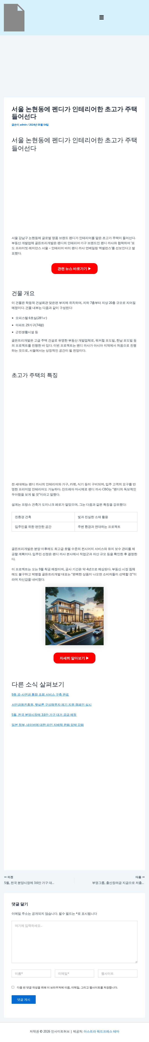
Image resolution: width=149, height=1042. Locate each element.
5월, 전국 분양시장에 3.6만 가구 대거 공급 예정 (44, 715)
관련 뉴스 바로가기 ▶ (74, 268)
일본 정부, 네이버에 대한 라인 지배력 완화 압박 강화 (48, 725)
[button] (101, 18)
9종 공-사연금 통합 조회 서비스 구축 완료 (40, 694)
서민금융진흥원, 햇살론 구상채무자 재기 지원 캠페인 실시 (52, 704)
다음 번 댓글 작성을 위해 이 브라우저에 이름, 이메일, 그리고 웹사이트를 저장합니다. (67, 987)
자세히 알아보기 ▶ (74, 658)
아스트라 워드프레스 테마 (101, 1031)
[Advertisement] (74, 69)
